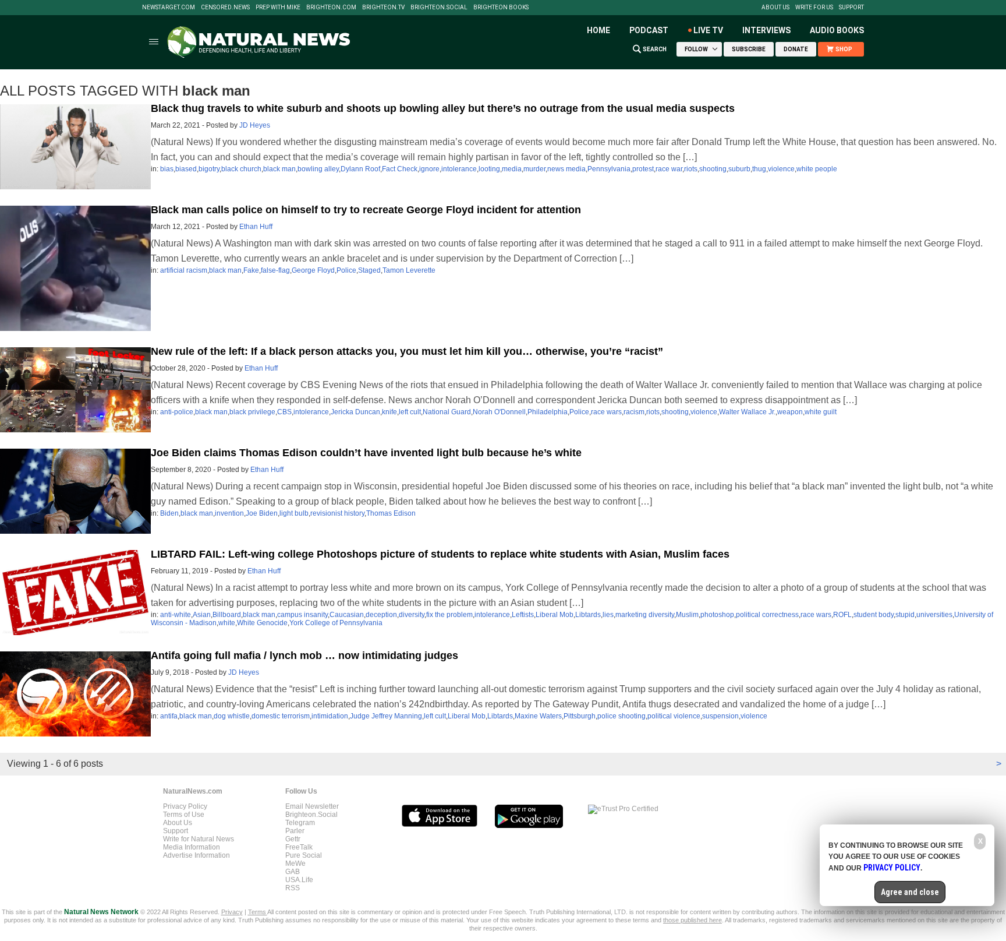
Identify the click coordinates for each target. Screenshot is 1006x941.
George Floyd (313, 270)
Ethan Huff (255, 227)
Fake (251, 270)
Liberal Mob (554, 615)
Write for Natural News (198, 839)
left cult (410, 412)
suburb (739, 169)
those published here (692, 920)
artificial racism (183, 270)
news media (566, 169)
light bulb (294, 513)
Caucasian (347, 615)
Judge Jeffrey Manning (386, 716)
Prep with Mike (278, 7)
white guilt (821, 412)
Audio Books (837, 30)
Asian (202, 615)
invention (229, 513)
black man (279, 169)
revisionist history (337, 513)
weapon (790, 412)
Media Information (191, 847)
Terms (257, 911)
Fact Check (399, 169)
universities (934, 615)
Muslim (687, 615)
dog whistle (232, 716)
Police (346, 270)
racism (634, 412)
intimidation (329, 716)
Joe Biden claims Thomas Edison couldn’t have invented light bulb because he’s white (366, 453)
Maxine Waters (538, 716)
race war (669, 169)
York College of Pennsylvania (335, 623)
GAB (292, 872)
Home (598, 30)
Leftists (523, 615)
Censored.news (225, 7)
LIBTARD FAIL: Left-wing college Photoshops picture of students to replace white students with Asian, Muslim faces (440, 554)
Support (851, 7)
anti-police (176, 412)
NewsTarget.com (168, 7)
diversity (411, 615)
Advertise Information (196, 855)
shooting (713, 169)
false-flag (275, 270)
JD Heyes (254, 125)
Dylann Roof (360, 169)
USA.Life (299, 880)
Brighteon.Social (438, 7)
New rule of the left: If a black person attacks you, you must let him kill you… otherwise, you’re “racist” (407, 351)
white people (816, 169)
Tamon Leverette (408, 270)
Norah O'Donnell (499, 412)
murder (534, 169)
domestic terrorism (281, 716)
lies (608, 615)
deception (381, 615)
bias (166, 169)
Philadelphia (547, 412)
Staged (369, 270)
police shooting (621, 716)
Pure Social (303, 855)
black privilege (252, 412)
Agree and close (910, 892)
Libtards (588, 615)
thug (759, 169)
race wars (606, 412)
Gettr (292, 839)
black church (241, 169)
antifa (169, 716)
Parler (294, 831)
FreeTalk (299, 847)
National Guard (447, 412)
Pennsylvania (608, 169)
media (512, 169)
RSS (292, 888)
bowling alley (318, 169)
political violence (673, 716)
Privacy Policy (185, 806)
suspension (720, 716)
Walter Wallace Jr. (747, 412)
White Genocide (262, 623)
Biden (169, 513)
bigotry (209, 169)
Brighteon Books (501, 7)
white (226, 623)
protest (643, 169)
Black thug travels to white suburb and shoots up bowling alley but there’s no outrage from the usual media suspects (443, 108)
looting (489, 169)
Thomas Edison (391, 513)
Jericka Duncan (355, 412)
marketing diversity (644, 615)
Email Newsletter (312, 806)
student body (873, 615)
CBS (284, 412)
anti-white (175, 615)
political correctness (767, 615)
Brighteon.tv (383, 7)
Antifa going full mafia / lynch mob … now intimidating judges (304, 655)
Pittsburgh (580, 716)
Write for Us (814, 7)
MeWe (295, 863)
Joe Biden (262, 513)
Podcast (648, 30)
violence (781, 169)
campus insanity (302, 615)
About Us (775, 7)
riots (690, 169)
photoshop (717, 615)
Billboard (226, 615)
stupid (905, 615)
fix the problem (449, 615)
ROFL (842, 615)
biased (186, 169)
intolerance (459, 169)
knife (389, 412)
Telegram (300, 823)
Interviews (766, 30)
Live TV (708, 30)
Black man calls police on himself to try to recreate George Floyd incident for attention (366, 210)
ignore (429, 169)
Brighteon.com (331, 7)
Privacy (232, 911)
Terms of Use (183, 814)
